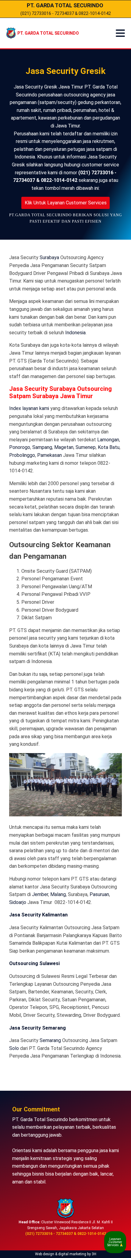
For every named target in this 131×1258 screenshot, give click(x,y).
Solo (14, 1048)
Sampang (42, 447)
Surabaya (49, 257)
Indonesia (75, 332)
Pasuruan (99, 894)
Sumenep (86, 447)
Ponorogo (19, 447)
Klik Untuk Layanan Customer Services (66, 203)
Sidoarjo (17, 902)
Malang (58, 894)
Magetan (63, 447)
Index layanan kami (29, 408)
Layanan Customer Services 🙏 (115, 1242)
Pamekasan (49, 455)
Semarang (50, 1040)
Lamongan (108, 440)
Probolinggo (22, 455)
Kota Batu (108, 447)
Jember (40, 894)
